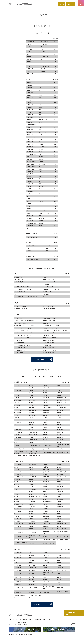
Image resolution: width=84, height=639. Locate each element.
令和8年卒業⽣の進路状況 (40, 359)
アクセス (48, 619)
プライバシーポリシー (23, 619)
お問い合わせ (70, 4)
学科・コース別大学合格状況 (40, 604)
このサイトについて (13, 619)
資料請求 (62, 4)
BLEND (43, 619)
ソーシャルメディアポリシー (35, 619)
